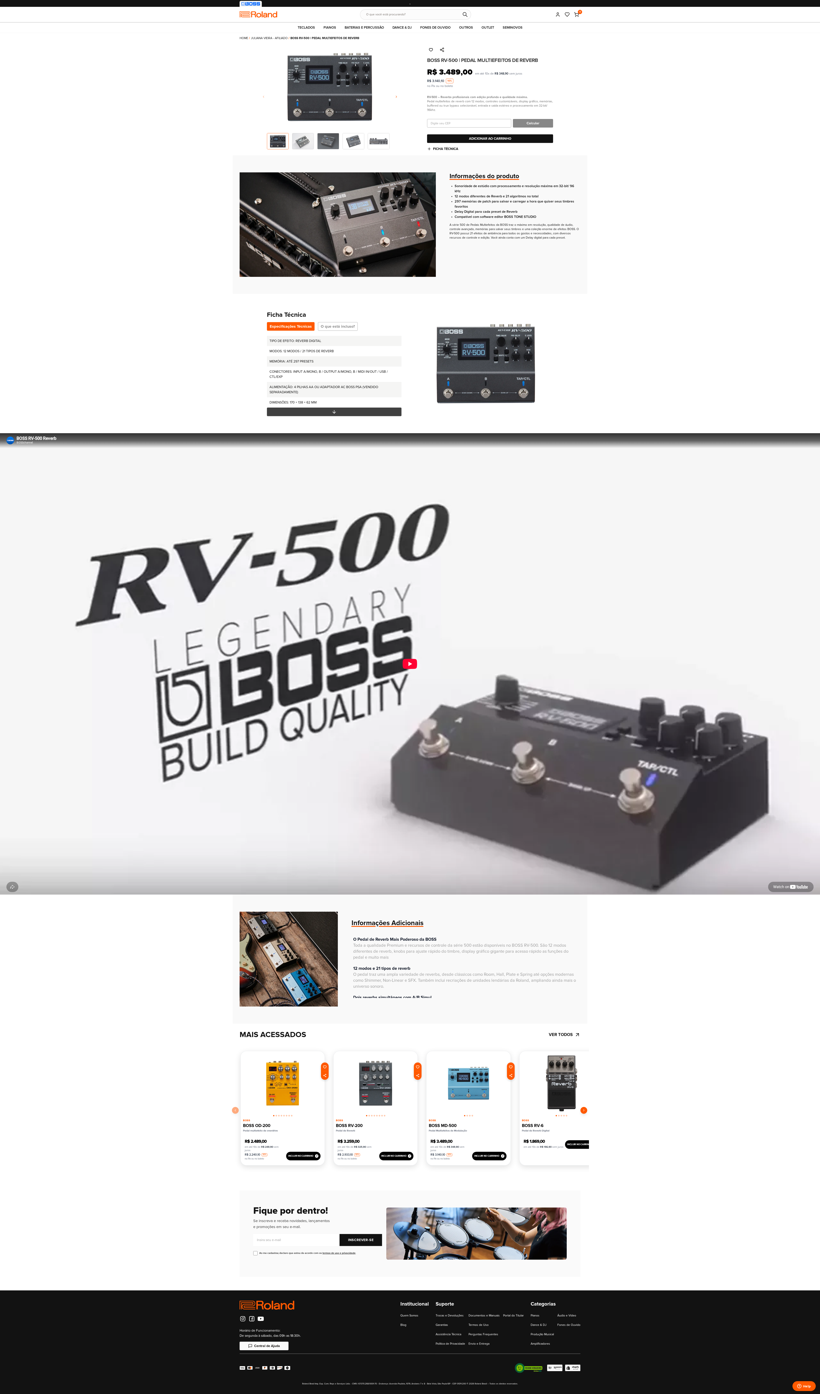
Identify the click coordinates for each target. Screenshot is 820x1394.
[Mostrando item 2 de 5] (558, 1115)
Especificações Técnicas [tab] (291, 326)
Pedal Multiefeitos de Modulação (448, 1130)
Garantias (442, 1325)
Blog (403, 1325)
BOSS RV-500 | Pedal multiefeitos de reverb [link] (324, 38)
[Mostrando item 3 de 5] (561, 1115)
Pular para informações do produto (32, 45)
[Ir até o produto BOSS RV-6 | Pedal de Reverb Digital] (561, 1083)
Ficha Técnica (445, 149)
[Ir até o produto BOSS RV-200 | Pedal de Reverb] (375, 1083)
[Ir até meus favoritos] (567, 14)
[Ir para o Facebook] (252, 1319)
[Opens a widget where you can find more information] (804, 1386)
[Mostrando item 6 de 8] (286, 1115)
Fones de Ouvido (568, 1325)
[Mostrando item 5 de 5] (566, 1115)
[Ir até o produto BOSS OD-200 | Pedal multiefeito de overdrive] (282, 1083)
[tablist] (312, 326)
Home (244, 38)
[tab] (273, 1115)
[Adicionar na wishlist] (431, 50)
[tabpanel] (334, 376)
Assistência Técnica (448, 1334)
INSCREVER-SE (361, 1240)
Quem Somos (409, 1315)
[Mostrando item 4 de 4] (472, 1115)
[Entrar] (558, 14)
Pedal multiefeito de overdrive (260, 1130)
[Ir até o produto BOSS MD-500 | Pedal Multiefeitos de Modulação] (468, 1083)
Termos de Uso (479, 1325)
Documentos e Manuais (484, 1315)
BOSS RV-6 (532, 1125)
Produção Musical (542, 1334)
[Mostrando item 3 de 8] (279, 1115)
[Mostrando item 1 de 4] (464, 1115)
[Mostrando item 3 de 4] (469, 1115)
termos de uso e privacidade (339, 1253)
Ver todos (561, 1034)
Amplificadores (540, 1344)
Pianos (535, 1315)
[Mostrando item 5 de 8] (284, 1115)
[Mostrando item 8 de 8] (291, 1115)
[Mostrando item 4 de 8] (281, 1115)
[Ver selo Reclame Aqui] (528, 1368)
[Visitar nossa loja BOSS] (251, 4)
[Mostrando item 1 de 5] (556, 1115)
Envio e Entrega (479, 1344)
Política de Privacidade (450, 1344)
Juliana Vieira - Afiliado (269, 38)
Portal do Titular (513, 1315)
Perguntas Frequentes (483, 1334)
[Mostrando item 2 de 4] (467, 1115)
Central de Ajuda (267, 1346)
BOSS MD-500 (443, 1125)
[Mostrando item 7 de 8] (289, 1115)
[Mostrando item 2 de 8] (276, 1115)
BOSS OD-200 (256, 1125)
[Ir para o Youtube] (261, 1319)
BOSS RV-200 (349, 1125)
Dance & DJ (538, 1325)
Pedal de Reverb (345, 1130)
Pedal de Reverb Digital (535, 1130)
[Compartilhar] (442, 50)
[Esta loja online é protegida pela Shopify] (572, 1368)
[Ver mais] (334, 412)
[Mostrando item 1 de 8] (273, 1115)
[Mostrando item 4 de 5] (564, 1115)
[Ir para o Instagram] (243, 1319)
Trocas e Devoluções (450, 1315)
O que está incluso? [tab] (338, 326)
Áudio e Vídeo (566, 1315)
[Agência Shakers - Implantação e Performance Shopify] (554, 1368)
